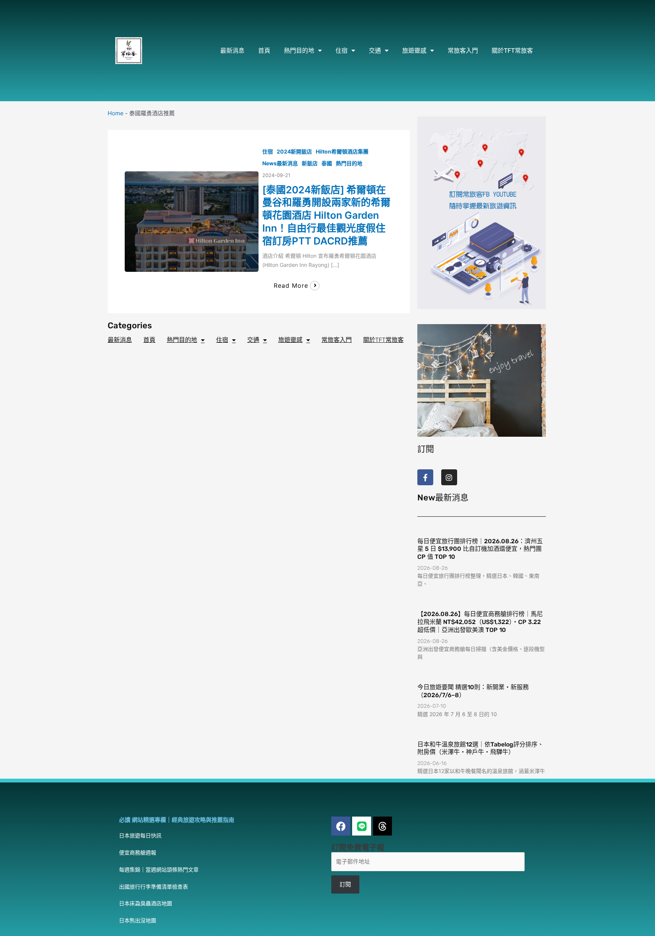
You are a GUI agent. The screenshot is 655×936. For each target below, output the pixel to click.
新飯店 (310, 163)
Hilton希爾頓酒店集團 (342, 151)
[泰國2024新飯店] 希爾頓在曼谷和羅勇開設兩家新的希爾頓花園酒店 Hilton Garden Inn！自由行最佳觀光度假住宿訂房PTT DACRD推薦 (326, 215)
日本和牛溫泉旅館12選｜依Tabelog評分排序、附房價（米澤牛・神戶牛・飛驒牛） (480, 748)
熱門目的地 (299, 50)
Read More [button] (291, 285)
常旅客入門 (463, 50)
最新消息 (232, 50)
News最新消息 (280, 163)
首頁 (264, 50)
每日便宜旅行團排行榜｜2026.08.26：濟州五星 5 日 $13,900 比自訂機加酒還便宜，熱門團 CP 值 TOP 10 (480, 549)
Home (116, 113)
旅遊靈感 (414, 50)
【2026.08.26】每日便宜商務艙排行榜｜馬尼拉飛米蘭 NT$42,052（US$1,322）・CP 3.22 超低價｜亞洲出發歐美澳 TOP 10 (480, 621)
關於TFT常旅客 (512, 50)
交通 (375, 50)
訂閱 (345, 884)
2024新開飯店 (294, 151)
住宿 (341, 50)
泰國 (326, 163)
